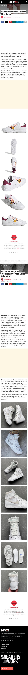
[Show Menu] (1, 2)
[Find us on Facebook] (3, 640)
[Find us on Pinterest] (8, 640)
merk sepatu (18, 246)
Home (2, 5)
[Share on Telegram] (21, 22)
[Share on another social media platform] (25, 22)
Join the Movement (8, 668)
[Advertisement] (14, 38)
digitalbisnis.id (8, 654)
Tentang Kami (4, 646)
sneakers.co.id (8, 17)
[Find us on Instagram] (1, 640)
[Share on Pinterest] (10, 22)
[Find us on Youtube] (10, 640)
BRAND (5, 5)
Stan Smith (23, 55)
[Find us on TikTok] (12, 640)
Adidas (10, 5)
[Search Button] (26, 2)
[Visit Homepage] (14, 2)
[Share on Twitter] (6, 22)
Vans (18, 248)
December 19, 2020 (16, 17)
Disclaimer (3, 648)
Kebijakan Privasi (5, 644)
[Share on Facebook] (2, 22)
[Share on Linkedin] (18, 22)
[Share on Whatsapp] (14, 22)
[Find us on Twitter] (5, 640)
